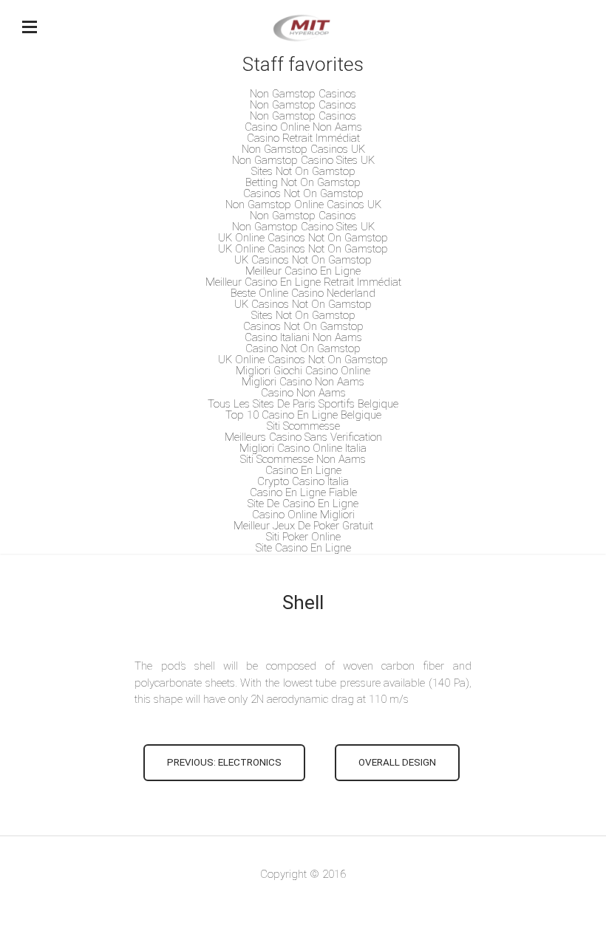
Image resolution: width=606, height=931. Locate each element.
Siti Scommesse (303, 426)
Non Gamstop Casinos (303, 93)
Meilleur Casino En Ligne (303, 271)
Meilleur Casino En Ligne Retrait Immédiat (303, 282)
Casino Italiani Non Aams (303, 337)
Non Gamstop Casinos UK (303, 149)
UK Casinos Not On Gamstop (303, 260)
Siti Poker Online (303, 536)
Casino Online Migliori (303, 514)
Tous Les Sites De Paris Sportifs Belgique (303, 403)
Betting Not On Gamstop (303, 182)
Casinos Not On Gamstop (303, 193)
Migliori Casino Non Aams (303, 381)
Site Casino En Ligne (303, 547)
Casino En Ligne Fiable (303, 492)
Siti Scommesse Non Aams (303, 459)
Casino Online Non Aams (303, 127)
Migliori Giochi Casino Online (303, 370)
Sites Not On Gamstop (303, 171)
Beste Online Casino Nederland (303, 293)
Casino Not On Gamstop (303, 348)
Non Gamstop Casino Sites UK (303, 160)
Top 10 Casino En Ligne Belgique (303, 415)
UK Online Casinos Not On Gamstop (303, 237)
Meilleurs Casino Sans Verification (303, 437)
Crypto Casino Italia (303, 481)
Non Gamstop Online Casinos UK (303, 204)
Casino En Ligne (303, 470)
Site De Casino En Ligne (303, 503)
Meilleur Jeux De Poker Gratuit (303, 525)
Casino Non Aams (303, 392)
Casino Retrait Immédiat (303, 138)
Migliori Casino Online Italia (303, 448)
